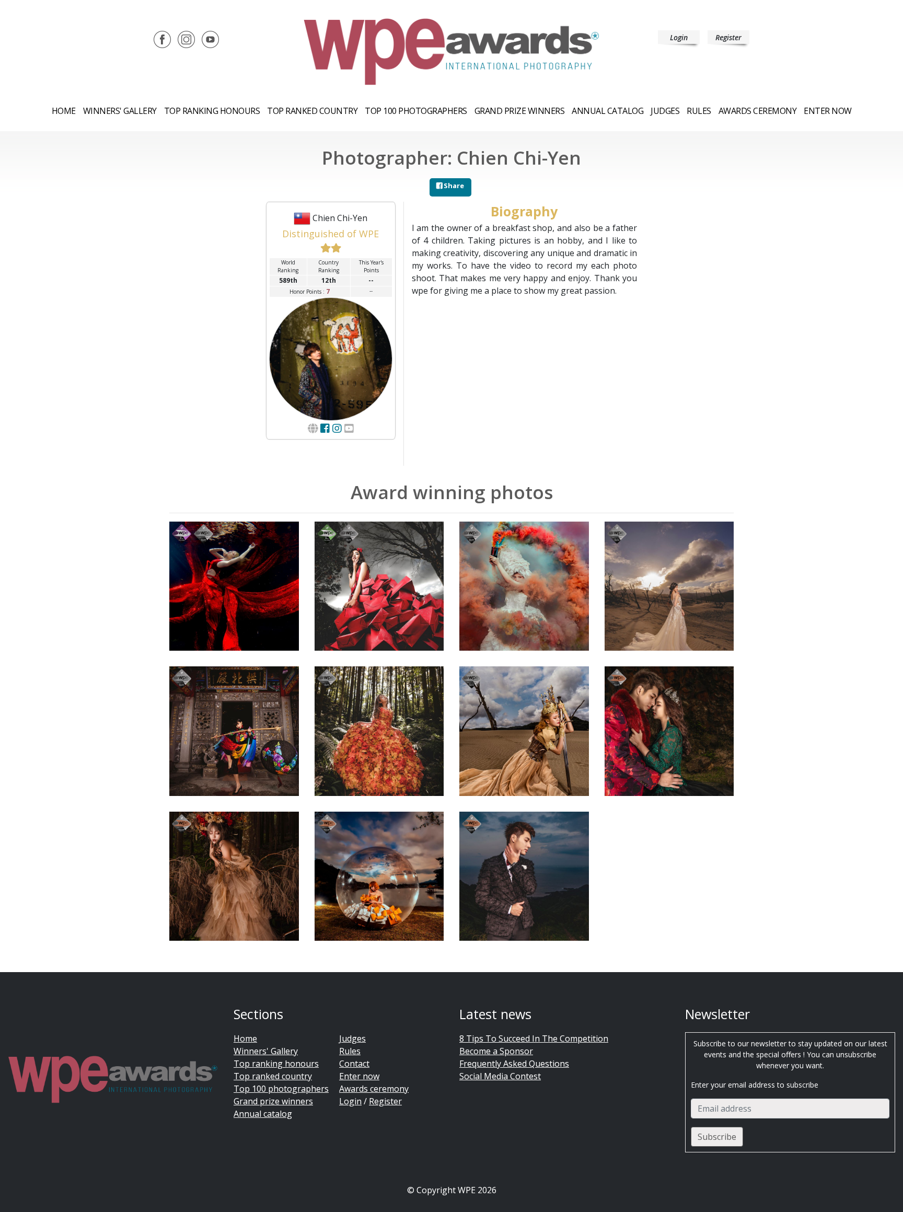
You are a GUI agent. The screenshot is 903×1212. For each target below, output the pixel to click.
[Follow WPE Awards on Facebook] (162, 38)
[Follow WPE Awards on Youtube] (210, 38)
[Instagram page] (337, 428)
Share (453, 185)
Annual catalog (607, 111)
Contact (354, 1063)
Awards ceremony (758, 111)
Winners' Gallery (120, 111)
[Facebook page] (325, 428)
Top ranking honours (212, 111)
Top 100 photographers (281, 1088)
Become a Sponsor (496, 1051)
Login (679, 37)
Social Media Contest (500, 1076)
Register (728, 37)
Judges (665, 111)
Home (64, 111)
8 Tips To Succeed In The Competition (533, 1038)
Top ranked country (312, 111)
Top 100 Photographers (416, 111)
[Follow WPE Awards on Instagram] (186, 38)
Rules (699, 111)
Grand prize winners (519, 111)
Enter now (828, 111)
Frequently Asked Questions (514, 1063)
